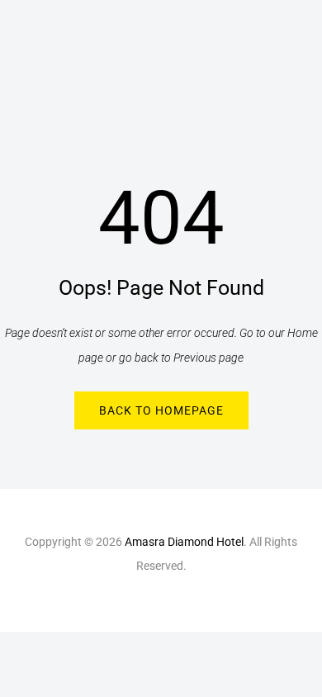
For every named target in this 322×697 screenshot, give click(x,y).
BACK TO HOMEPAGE (161, 410)
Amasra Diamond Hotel (184, 541)
